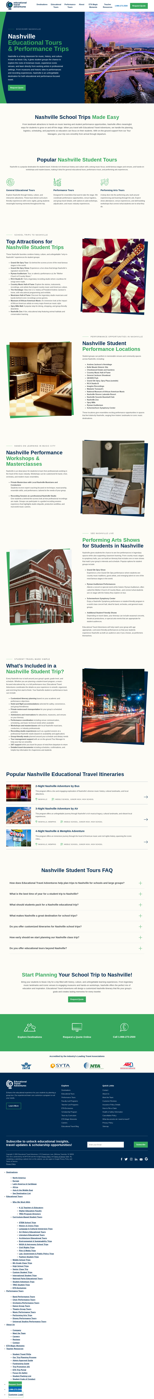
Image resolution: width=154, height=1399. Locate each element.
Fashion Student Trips (29, 1257)
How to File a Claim (109, 1108)
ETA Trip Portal (19, 1370)
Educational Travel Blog (70, 1126)
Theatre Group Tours (22, 1309)
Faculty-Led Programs (69, 1101)
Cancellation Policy (109, 1115)
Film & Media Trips (27, 1251)
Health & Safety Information (112, 1112)
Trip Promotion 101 (21, 1367)
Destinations (42, 4)
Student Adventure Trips (23, 1282)
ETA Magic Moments (93, 6)
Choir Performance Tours (24, 1300)
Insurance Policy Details (111, 1105)
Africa (15, 1187)
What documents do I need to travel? (115, 1119)
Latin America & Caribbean (25, 1184)
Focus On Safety (20, 1373)
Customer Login (16, 1395)
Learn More (14, 1106)
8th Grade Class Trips (22, 1263)
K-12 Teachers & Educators (31, 1208)
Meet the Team (107, 1097)
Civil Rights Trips (26, 1247)
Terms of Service (59, 1157)
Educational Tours (56, 6)
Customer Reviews (109, 1101)
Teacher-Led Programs (69, 1105)
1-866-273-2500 (121, 6)
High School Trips (21, 1266)
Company (17, 1330)
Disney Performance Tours (24, 1318)
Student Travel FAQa (22, 1354)
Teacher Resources (107, 6)
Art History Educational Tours (32, 1232)
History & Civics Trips (29, 1226)
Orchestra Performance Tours (26, 1303)
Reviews (16, 1339)
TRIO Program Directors (30, 1214)
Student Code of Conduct (24, 1379)
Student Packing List (22, 1376)
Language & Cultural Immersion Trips (36, 1229)
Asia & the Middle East (23, 1190)
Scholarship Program (69, 1112)
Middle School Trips (21, 1260)
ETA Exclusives (67, 1108)
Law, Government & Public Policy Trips (36, 1254)
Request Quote (139, 6)
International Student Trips (25, 1275)
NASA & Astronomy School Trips (33, 1244)
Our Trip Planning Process (24, 1357)
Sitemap (105, 1126)
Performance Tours (70, 6)
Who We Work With (21, 1202)
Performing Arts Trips (22, 1315)
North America (19, 1178)
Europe (16, 1181)
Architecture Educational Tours (33, 1238)
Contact (105, 1090)
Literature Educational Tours (32, 1235)
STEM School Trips (27, 1223)
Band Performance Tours (24, 1297)
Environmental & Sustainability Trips (35, 1241)
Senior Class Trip (20, 1269)
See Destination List (22, 1193)
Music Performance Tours (24, 1312)
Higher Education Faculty (30, 1211)
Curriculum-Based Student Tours (27, 1217)
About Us (105, 1094)
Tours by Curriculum (68, 1115)
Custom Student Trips (22, 1272)
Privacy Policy (107, 1123)
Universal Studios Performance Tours (29, 1322)
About (81, 4)
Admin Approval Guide (23, 1360)
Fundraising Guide (21, 1364)
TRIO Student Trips (21, 1285)
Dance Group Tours (21, 1306)
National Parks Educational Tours (28, 1279)
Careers (64, 1123)
